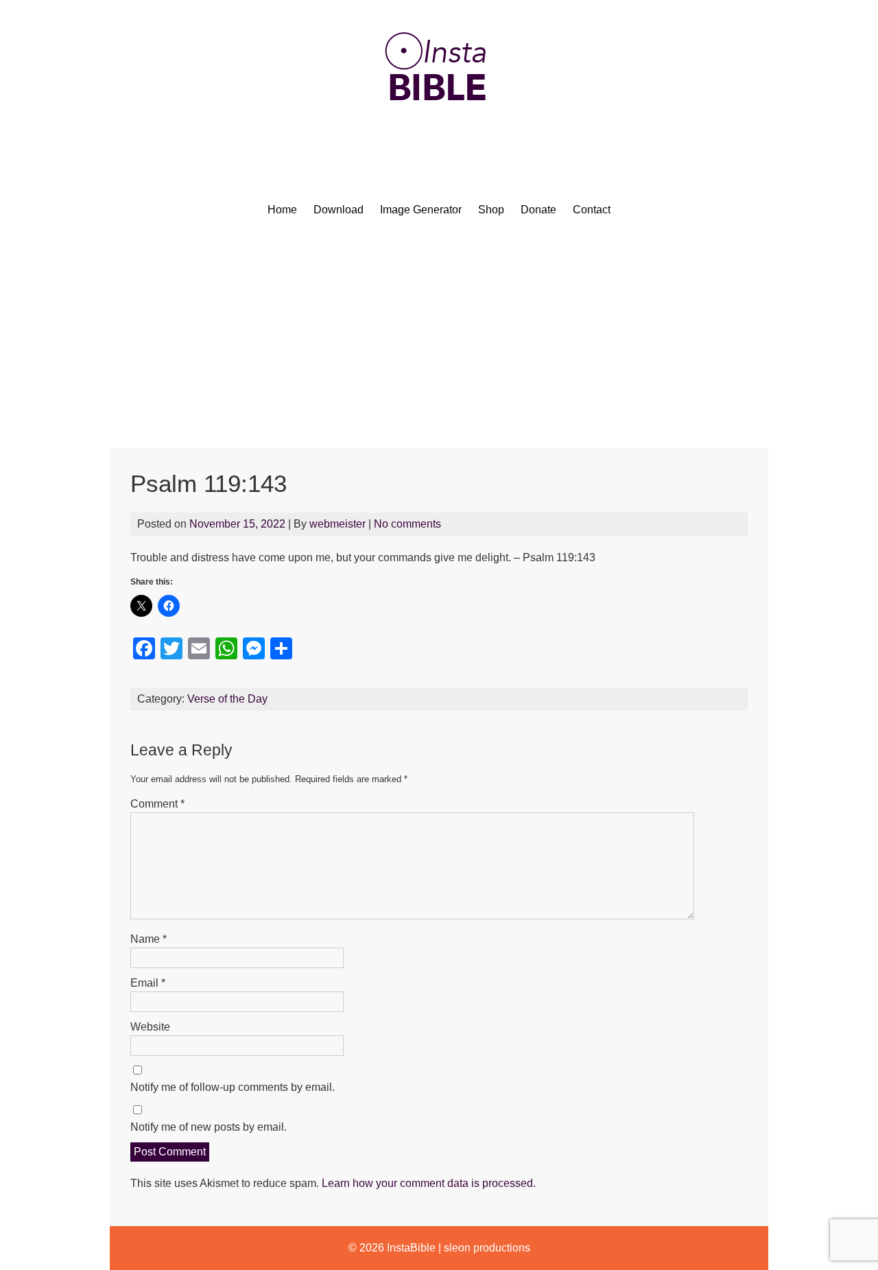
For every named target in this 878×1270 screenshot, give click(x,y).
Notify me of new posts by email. (208, 1127)
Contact (591, 209)
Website (150, 1027)
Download (338, 209)
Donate (538, 209)
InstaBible (411, 1248)
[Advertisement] (439, 345)
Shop (491, 209)
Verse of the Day (227, 699)
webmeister (337, 524)
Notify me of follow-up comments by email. (232, 1087)
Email (147, 983)
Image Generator (421, 209)
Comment (157, 804)
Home (282, 209)
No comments (407, 524)
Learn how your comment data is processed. (429, 1183)
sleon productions (487, 1248)
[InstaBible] (439, 133)
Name (148, 939)
